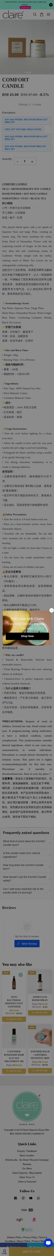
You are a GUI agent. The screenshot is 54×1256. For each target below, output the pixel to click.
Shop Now (27, 636)
